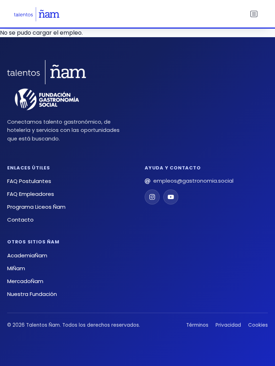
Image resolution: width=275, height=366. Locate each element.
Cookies (258, 325)
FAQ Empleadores (30, 194)
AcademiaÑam (27, 255)
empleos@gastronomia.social (193, 180)
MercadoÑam (25, 281)
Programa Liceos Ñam (36, 207)
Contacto (20, 219)
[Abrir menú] (254, 14)
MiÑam (16, 268)
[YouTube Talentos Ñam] (170, 196)
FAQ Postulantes (29, 181)
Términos (197, 325)
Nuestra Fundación (32, 294)
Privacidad (228, 325)
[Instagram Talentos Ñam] (152, 196)
